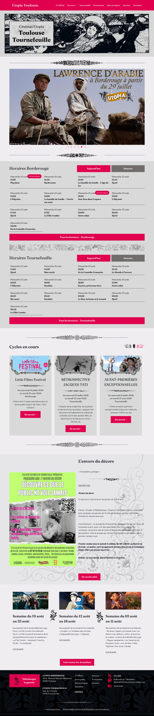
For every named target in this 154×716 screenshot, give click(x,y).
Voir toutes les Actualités (77, 662)
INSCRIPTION (84, 485)
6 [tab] (85, 147)
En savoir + (30, 414)
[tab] (93, 168)
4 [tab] (79, 147)
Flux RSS (117, 675)
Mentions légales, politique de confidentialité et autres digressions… (86, 709)
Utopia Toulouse (25, 5)
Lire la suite (18, 649)
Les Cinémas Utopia (53, 709)
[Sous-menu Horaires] (76, 5)
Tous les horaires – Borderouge (77, 237)
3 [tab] (75, 147)
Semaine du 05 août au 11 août (121, 618)
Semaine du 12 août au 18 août (74, 618)
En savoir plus (89, 576)
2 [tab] (72, 147)
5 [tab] (82, 147)
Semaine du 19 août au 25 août (28, 618)
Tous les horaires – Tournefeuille (77, 320)
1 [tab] (68, 147)
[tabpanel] (77, 107)
